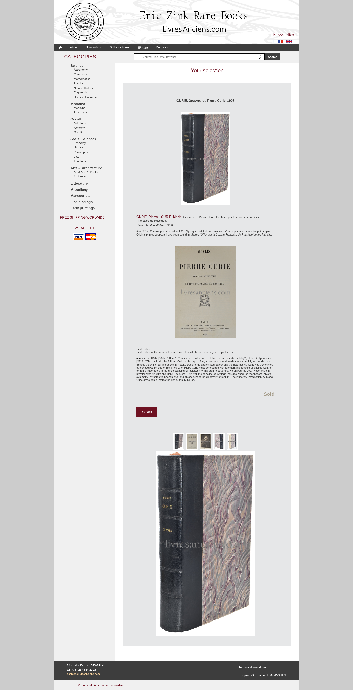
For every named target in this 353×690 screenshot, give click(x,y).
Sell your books (120, 47)
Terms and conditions (252, 667)
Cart (145, 47)
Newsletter (283, 34)
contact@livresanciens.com (83, 673)
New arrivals (94, 47)
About (74, 47)
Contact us (163, 47)
